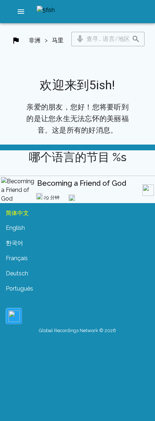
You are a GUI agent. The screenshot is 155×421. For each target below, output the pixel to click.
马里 (57, 40)
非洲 (34, 40)
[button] (21, 11)
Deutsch (17, 273)
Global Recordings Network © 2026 (77, 330)
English (15, 227)
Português (19, 288)
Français (17, 258)
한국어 (14, 243)
